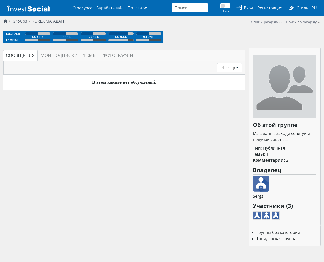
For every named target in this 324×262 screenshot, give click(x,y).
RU (314, 8)
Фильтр (228, 67)
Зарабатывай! (110, 8)
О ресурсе (82, 8)
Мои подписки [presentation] (59, 55)
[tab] (20, 55)
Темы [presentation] (90, 55)
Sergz (258, 196)
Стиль (302, 8)
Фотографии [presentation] (118, 55)
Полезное (137, 8)
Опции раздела (264, 22)
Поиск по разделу (301, 22)
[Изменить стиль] (292, 8)
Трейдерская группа (276, 238)
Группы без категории (278, 232)
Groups (20, 21)
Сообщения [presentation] (20, 55)
